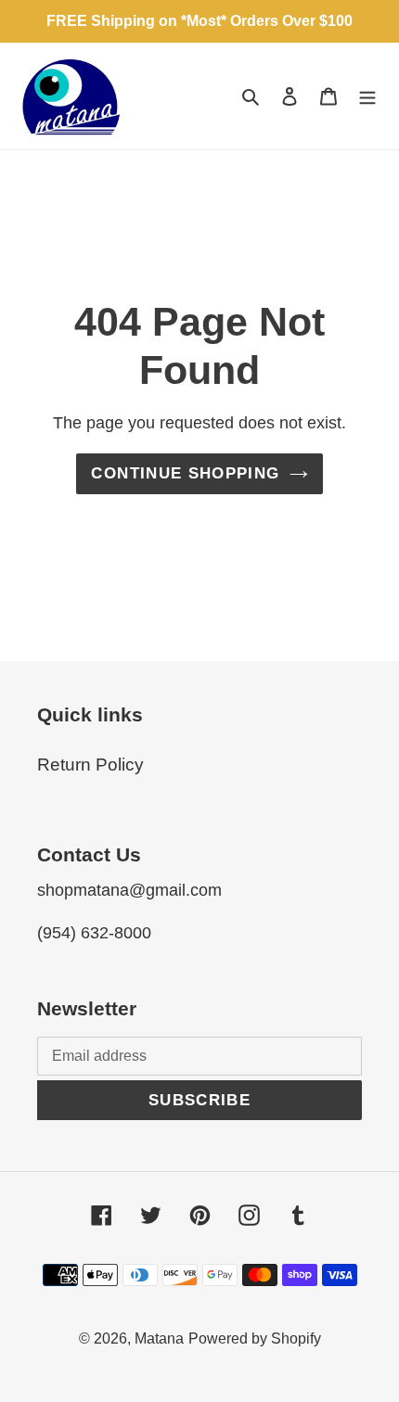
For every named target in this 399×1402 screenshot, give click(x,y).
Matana (159, 1338)
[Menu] (367, 96)
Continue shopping (185, 473)
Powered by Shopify (254, 1338)
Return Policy (90, 764)
